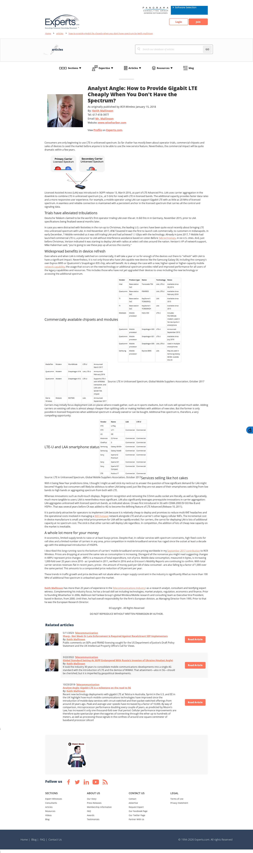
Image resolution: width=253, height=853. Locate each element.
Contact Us (55, 839)
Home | (25, 839)
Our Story (91, 798)
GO (207, 49)
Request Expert (136, 807)
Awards (90, 815)
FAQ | (43, 839)
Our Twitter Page (137, 815)
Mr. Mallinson (104, 118)
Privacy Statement (179, 803)
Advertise (133, 803)
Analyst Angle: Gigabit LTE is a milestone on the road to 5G (97, 687)
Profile (97, 130)
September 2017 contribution (183, 550)
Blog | (35, 839)
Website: (107, 122)
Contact (132, 798)
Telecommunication (86, 633)
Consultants (51, 803)
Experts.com (114, 130)
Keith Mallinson (102, 110)
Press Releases (94, 803)
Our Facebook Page (138, 811)
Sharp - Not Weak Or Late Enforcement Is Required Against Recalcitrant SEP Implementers (115, 636)
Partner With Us (136, 819)
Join (198, 21)
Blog (47, 819)
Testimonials (93, 819)
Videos (48, 815)
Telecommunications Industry (129, 588)
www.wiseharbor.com (112, 122)
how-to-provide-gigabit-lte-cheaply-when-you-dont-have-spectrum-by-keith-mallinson (111, 33)
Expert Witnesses (53, 798)
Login (178, 21)
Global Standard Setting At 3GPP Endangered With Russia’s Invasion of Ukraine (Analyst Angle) (118, 660)
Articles (133, 68)
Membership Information (99, 807)
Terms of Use (176, 798)
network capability (55, 266)
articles (59, 33)
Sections (73, 68)
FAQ (89, 811)
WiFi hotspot (101, 516)
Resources (163, 68)
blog (191, 68)
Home (48, 33)
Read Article (195, 639)
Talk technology (167, 238)
